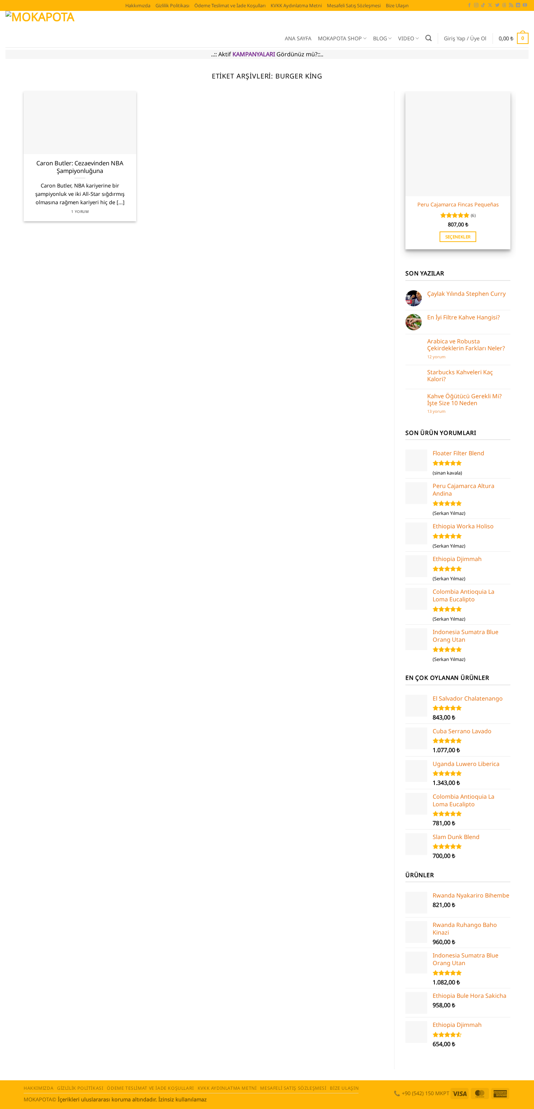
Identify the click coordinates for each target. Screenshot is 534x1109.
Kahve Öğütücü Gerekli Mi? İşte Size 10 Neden (464, 400)
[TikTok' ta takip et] (483, 5)
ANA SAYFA (298, 38)
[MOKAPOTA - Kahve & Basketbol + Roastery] (132, 29)
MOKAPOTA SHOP (340, 38)
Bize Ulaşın (397, 5)
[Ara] (428, 38)
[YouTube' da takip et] (525, 5)
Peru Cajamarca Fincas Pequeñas (458, 204)
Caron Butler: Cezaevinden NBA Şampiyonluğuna (80, 167)
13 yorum (436, 411)
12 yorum (439, 356)
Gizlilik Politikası (172, 5)
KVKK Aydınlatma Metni (296, 5)
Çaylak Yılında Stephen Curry (466, 293)
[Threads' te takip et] (504, 5)
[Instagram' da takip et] (476, 5)
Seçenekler (457, 236)
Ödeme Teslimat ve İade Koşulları (230, 5)
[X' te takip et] (490, 5)
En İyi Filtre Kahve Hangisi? (463, 317)
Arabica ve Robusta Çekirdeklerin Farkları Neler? (466, 345)
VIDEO (406, 38)
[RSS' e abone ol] (511, 5)
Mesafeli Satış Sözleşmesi (354, 5)
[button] (465, 38)
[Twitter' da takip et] (497, 5)
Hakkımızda (137, 5)
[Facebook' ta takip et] (469, 5)
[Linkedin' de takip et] (518, 5)
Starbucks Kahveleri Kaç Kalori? (460, 376)
